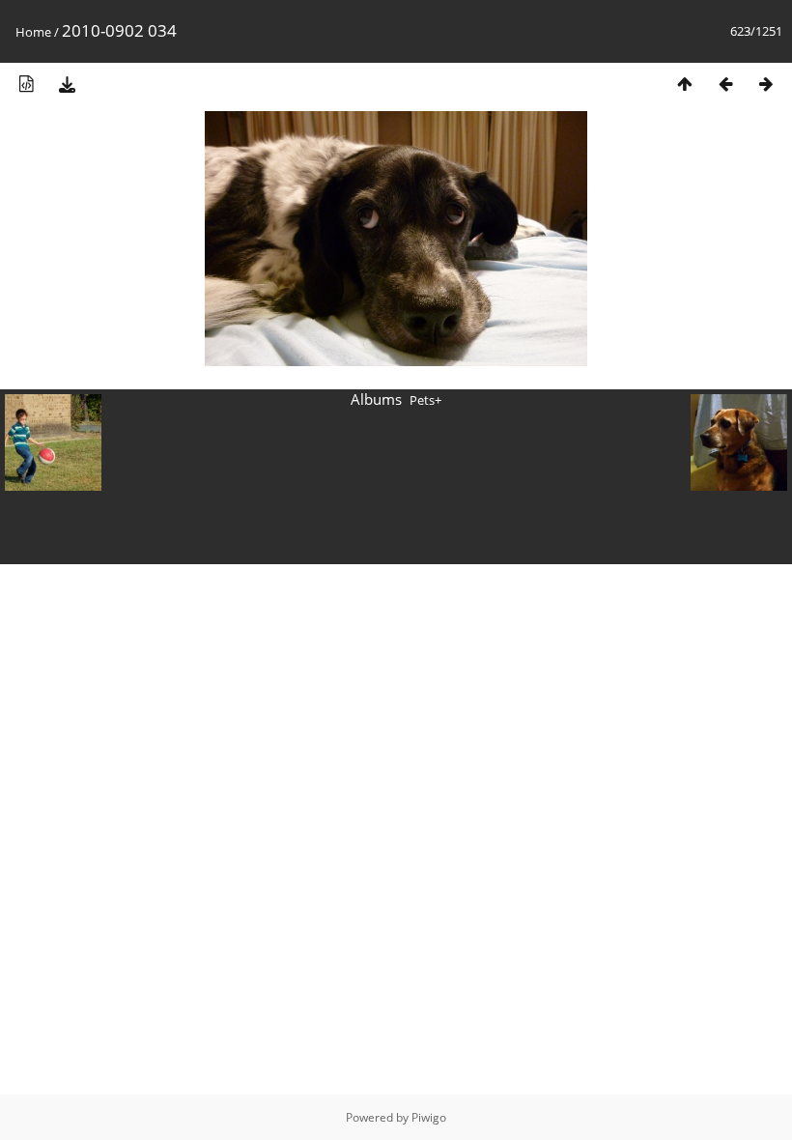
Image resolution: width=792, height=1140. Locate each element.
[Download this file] (66, 83)
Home (33, 32)
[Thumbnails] (685, 83)
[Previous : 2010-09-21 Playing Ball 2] (725, 83)
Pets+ (425, 400)
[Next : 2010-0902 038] (766, 83)
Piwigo (428, 1117)
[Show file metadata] (26, 83)
